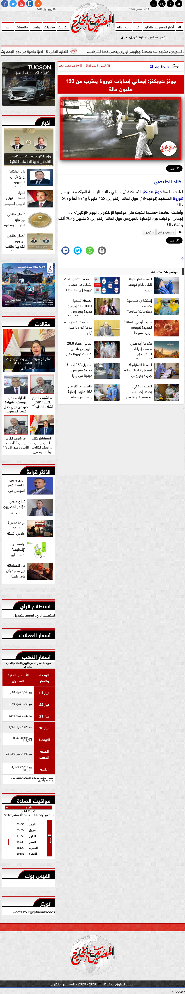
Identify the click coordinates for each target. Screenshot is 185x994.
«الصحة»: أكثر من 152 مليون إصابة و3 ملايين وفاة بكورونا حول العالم (79, 392)
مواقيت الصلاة (34, 799)
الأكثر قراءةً (39, 470)
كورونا (178, 197)
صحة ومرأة (159, 66)
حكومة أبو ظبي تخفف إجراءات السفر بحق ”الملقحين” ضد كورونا (155, 349)
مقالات (43, 322)
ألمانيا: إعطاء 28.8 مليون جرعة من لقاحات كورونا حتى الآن (79, 349)
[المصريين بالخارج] (28, 85)
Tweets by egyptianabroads (33, 911)
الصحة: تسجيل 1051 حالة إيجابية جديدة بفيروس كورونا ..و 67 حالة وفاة (94, 306)
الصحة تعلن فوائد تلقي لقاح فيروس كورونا (139, 284)
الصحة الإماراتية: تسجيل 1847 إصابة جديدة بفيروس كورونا (138, 370)
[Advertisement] (121, 443)
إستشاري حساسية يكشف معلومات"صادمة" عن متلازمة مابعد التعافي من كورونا (153, 306)
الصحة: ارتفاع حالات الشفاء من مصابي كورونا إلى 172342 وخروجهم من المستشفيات (92, 285)
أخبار (46, 121)
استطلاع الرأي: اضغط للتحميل (34, 615)
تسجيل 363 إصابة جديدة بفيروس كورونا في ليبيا (79, 369)
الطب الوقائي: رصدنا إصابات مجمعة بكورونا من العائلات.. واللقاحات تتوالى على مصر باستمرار (152, 392)
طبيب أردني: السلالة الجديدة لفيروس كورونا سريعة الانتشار (138, 328)
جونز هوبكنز (152, 191)
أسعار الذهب (36, 655)
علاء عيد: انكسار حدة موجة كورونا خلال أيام (78, 327)
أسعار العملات (35, 634)
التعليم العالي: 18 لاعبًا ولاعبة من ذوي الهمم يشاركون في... (51, 51)
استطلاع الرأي (35, 605)
